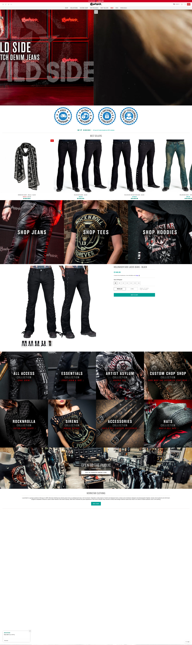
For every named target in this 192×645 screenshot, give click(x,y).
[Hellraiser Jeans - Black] (81, 166)
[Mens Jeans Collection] (32, 232)
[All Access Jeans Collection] (24, 376)
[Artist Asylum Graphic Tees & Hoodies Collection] (120, 376)
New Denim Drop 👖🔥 (96, 1)
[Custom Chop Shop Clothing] (168, 376)
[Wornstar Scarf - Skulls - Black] (27, 166)
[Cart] (188, 4)
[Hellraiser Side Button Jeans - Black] (134, 166)
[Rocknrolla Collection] (24, 424)
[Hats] (168, 424)
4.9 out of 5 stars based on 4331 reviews (103, 130)
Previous (21, 302)
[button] (66, 8)
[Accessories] (120, 424)
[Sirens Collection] (72, 424)
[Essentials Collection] (72, 376)
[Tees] (96, 232)
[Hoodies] (160, 232)
